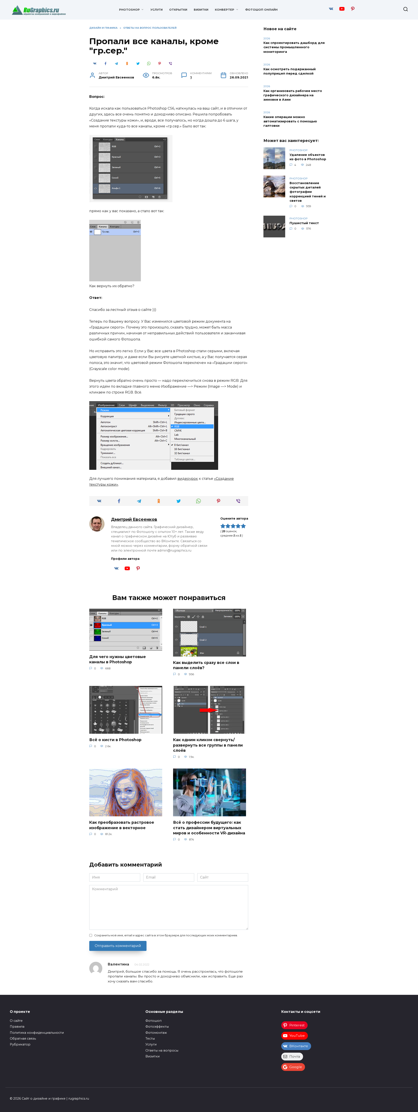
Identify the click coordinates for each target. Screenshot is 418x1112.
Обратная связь (23, 1038)
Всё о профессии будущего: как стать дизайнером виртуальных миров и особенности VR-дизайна (209, 827)
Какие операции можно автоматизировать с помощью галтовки (290, 121)
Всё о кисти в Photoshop (115, 739)
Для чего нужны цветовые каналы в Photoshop (117, 659)
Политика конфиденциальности (37, 1033)
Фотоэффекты (157, 1027)
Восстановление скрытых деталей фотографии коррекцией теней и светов (308, 192)
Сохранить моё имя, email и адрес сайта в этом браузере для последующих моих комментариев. (166, 935)
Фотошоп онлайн (261, 9)
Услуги (156, 9)
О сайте (16, 1021)
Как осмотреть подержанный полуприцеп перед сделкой (289, 71)
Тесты (150, 1038)
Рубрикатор (20, 1044)
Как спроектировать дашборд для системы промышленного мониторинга (294, 47)
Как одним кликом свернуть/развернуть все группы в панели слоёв (208, 745)
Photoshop (129, 9)
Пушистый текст (304, 223)
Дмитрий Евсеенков (134, 519)
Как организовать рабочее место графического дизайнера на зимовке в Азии (292, 95)
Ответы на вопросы (161, 1050)
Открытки (178, 9)
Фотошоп (153, 1021)
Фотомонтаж (156, 1033)
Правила (17, 1027)
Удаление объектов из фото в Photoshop (308, 157)
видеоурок (187, 479)
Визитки (201, 9)
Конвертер (224, 9)
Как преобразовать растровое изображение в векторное (121, 825)
